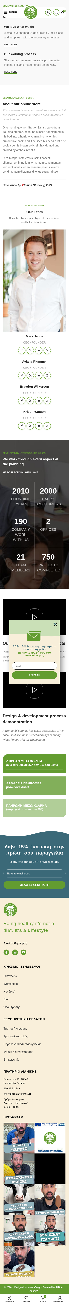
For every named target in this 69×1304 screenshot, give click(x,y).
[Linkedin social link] (38, 350)
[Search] (56, 12)
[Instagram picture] (19, 1138)
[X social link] (30, 350)
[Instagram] (15, 952)
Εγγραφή (34, 675)
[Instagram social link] (47, 350)
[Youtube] (23, 952)
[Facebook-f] (6, 952)
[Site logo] (30, 12)
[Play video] (34, 617)
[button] (54, 623)
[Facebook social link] (21, 350)
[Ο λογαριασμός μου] (48, 12)
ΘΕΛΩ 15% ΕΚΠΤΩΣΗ (34, 884)
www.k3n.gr (34, 1287)
